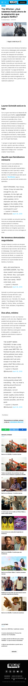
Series (3, 5)
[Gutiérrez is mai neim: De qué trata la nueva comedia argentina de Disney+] (14, 584)
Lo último (5, 624)
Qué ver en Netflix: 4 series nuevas (11, 454)
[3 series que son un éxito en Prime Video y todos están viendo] (14, 503)
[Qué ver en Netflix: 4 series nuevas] (14, 445)
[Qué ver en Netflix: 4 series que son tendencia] (14, 543)
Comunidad (22, 2)
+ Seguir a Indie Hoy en (13, 41)
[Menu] (2, 2)
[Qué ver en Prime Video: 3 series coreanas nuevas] (14, 563)
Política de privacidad (17, 678)
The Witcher (5, 415)
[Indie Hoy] (13, 2)
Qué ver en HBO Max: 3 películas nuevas (13, 629)
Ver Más (14, 651)
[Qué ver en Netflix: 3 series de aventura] (14, 604)
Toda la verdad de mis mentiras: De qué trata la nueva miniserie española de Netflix (13, 473)
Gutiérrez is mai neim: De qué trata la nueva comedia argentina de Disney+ (13, 593)
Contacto (7, 678)
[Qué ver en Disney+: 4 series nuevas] (14, 484)
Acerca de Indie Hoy (17, 676)
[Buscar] (5, 2)
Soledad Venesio (6, 19)
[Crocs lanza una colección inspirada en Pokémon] (14, 523)
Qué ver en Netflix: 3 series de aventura (12, 612)
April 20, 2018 (17, 214)
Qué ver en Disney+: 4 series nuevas (11, 493)
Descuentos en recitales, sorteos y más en (14, 421)
